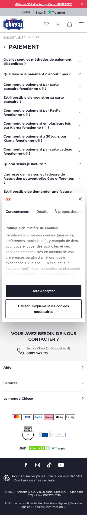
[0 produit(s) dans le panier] (69, 25)
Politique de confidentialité (23, 503)
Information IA (56, 507)
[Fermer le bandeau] (80, 199)
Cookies (38, 507)
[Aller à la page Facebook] (26, 465)
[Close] (82, 3)
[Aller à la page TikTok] (49, 465)
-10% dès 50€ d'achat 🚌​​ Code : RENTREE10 (43, 4)
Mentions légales (55, 503)
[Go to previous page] (4, 49)
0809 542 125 (37, 353)
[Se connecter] (58, 24)
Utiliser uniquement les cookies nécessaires (43, 309)
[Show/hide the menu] (81, 24)
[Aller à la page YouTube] (61, 465)
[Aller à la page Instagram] (37, 465)
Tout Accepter (43, 291)
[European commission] (52, 433)
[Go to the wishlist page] (46, 24)
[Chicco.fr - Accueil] (13, 24)
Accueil (8, 37)
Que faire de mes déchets (34, 480)
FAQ (19, 37)
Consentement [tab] (17, 212)
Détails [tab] (42, 212)
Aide (7, 367)
